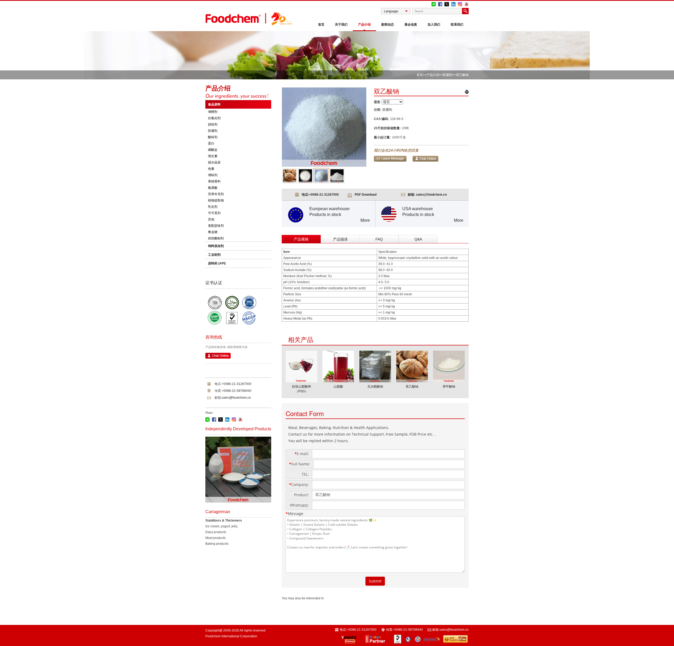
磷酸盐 (212, 150)
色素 (211, 169)
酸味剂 (212, 137)
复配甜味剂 (216, 226)
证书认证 (213, 283)
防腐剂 (447, 75)
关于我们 (341, 24)
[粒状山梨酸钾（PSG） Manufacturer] (301, 380)
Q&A (418, 239)
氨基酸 (212, 188)
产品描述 (340, 239)
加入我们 (434, 24)
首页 (321, 24)
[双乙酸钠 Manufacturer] (412, 380)
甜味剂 (212, 124)
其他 (211, 219)
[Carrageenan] (238, 501)
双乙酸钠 (412, 386)
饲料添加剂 (216, 246)
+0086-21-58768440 (236, 391)
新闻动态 (387, 24)
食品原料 (214, 104)
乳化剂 (212, 207)
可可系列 (214, 213)
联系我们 (457, 24)
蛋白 (211, 143)
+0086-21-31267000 (236, 384)
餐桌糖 (212, 232)
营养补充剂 (216, 194)
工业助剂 (214, 255)
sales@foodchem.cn (236, 397)
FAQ (379, 239)
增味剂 (212, 175)
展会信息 (410, 24)
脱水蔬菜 (214, 162)
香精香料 (214, 181)
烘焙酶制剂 (216, 238)
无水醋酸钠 (375, 386)
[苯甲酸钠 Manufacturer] (449, 380)
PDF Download (365, 194)
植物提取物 (216, 200)
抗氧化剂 (214, 118)
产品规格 (301, 239)
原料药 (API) (217, 263)
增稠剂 (212, 112)
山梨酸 (338, 386)
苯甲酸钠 (449, 386)
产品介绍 (364, 24)
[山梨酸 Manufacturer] (338, 380)
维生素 (212, 156)
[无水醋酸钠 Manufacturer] (375, 380)
